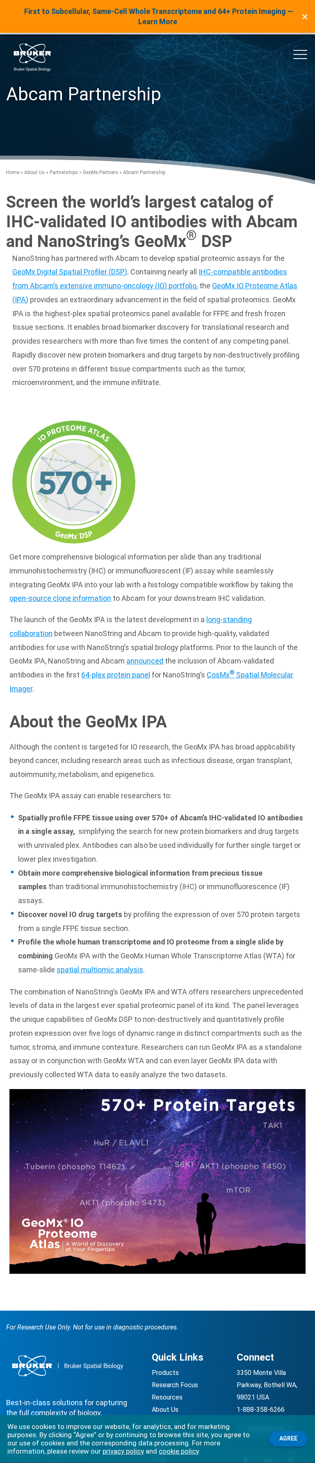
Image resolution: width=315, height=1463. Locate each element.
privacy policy (123, 1451)
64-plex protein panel (115, 674)
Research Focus (175, 1385)
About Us (34, 172)
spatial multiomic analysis (100, 969)
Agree (288, 1438)
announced (144, 661)
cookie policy (179, 1451)
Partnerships (64, 172)
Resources (167, 1397)
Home (12, 172)
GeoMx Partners (100, 172)
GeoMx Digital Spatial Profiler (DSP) (69, 271)
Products (165, 1373)
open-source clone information (60, 598)
